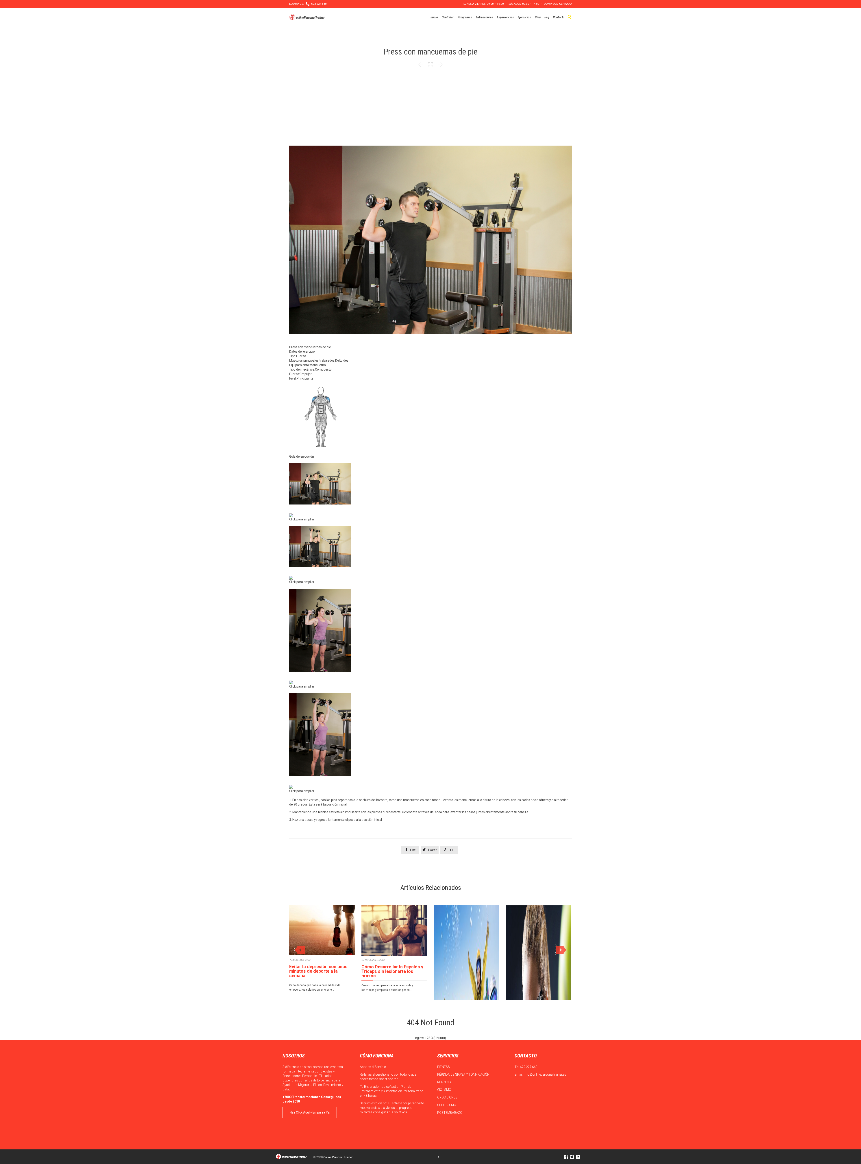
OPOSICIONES (447, 1097)
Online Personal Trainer (338, 1157)
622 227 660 (528, 1067)
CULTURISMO (447, 1105)
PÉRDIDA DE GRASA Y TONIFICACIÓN (463, 1074)
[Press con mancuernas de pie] (430, 483)
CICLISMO (444, 1090)
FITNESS (443, 1067)
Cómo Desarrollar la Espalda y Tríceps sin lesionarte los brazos (392, 971)
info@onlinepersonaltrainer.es (545, 1074)
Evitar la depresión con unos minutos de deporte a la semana (318, 971)
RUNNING (444, 1082)
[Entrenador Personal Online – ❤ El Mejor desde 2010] (307, 17)
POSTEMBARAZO (450, 1112)
